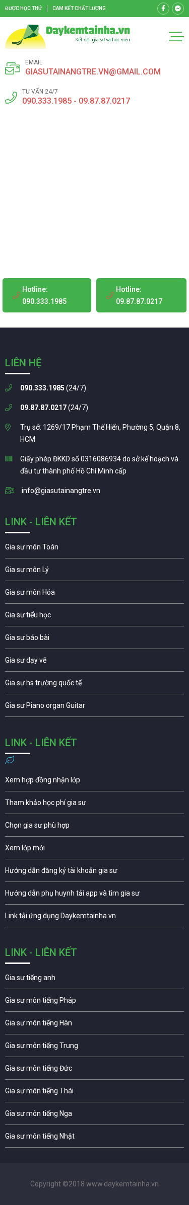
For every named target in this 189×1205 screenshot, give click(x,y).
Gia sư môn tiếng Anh (94, 980)
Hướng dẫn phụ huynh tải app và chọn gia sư (94, 895)
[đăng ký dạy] (68, 37)
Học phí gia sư (94, 805)
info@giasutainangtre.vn (61, 491)
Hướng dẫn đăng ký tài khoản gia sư (94, 872)
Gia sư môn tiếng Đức (94, 1070)
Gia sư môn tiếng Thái (94, 1093)
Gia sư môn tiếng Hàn (94, 1025)
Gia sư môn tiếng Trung (94, 1048)
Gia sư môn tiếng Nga (94, 918)
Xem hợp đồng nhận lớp (94, 782)
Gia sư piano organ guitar (94, 707)
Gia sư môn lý (94, 572)
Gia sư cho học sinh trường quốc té (94, 685)
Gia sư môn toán (94, 549)
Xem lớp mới (94, 850)
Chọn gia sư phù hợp (94, 827)
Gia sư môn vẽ (94, 662)
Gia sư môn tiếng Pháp (94, 1002)
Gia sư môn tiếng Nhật (94, 1138)
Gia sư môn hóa (94, 594)
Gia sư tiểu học (94, 617)
